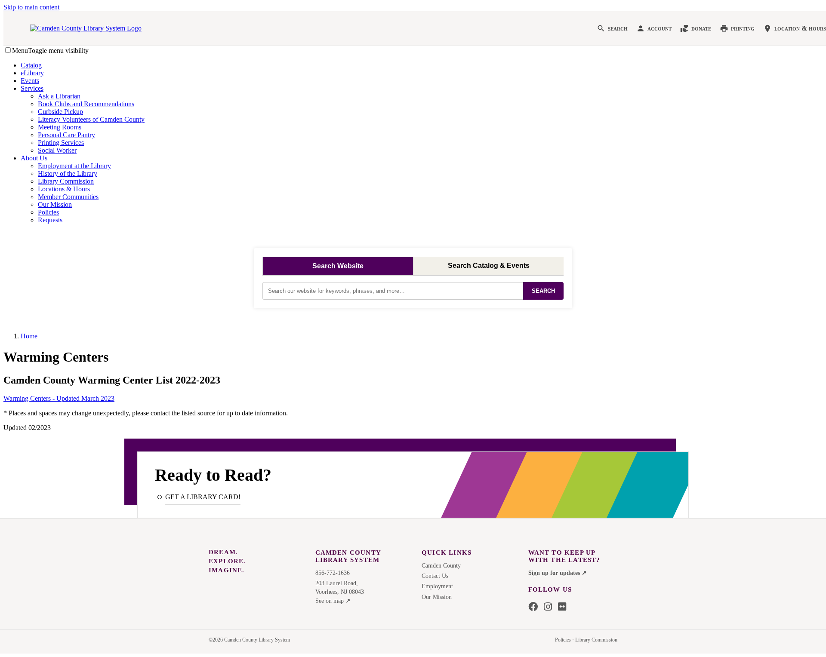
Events (30, 80)
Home (29, 336)
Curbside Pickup (60, 111)
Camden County (441, 565)
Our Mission (55, 204)
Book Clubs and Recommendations (86, 103)
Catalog (31, 65)
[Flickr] (562, 607)
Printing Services (61, 142)
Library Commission (66, 181)
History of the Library (67, 173)
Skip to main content (31, 7)
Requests (50, 220)
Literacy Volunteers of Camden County (91, 119)
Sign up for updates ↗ (557, 573)
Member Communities (68, 196)
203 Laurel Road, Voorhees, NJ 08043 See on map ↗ (339, 592)
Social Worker (57, 150)
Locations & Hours (64, 189)
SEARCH (543, 291)
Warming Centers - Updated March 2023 (58, 398)
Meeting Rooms (59, 127)
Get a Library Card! (202, 496)
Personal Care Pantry (66, 134)
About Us (34, 158)
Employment (437, 586)
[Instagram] (548, 607)
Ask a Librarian (59, 96)
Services (32, 88)
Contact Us (435, 576)
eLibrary (32, 73)
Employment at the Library (74, 165)
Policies (48, 212)
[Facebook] (533, 607)
